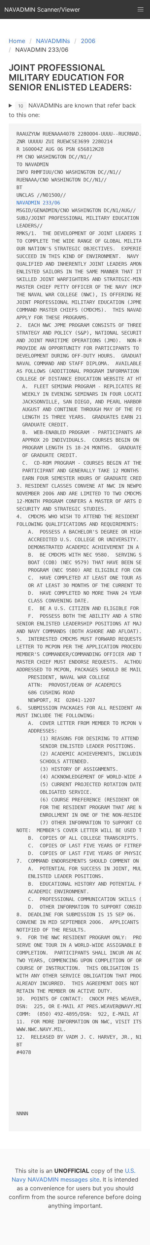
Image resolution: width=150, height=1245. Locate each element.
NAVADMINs (53, 40)
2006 (88, 40)
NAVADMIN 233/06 (38, 203)
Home (17, 40)
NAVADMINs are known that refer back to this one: (72, 110)
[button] (140, 9)
